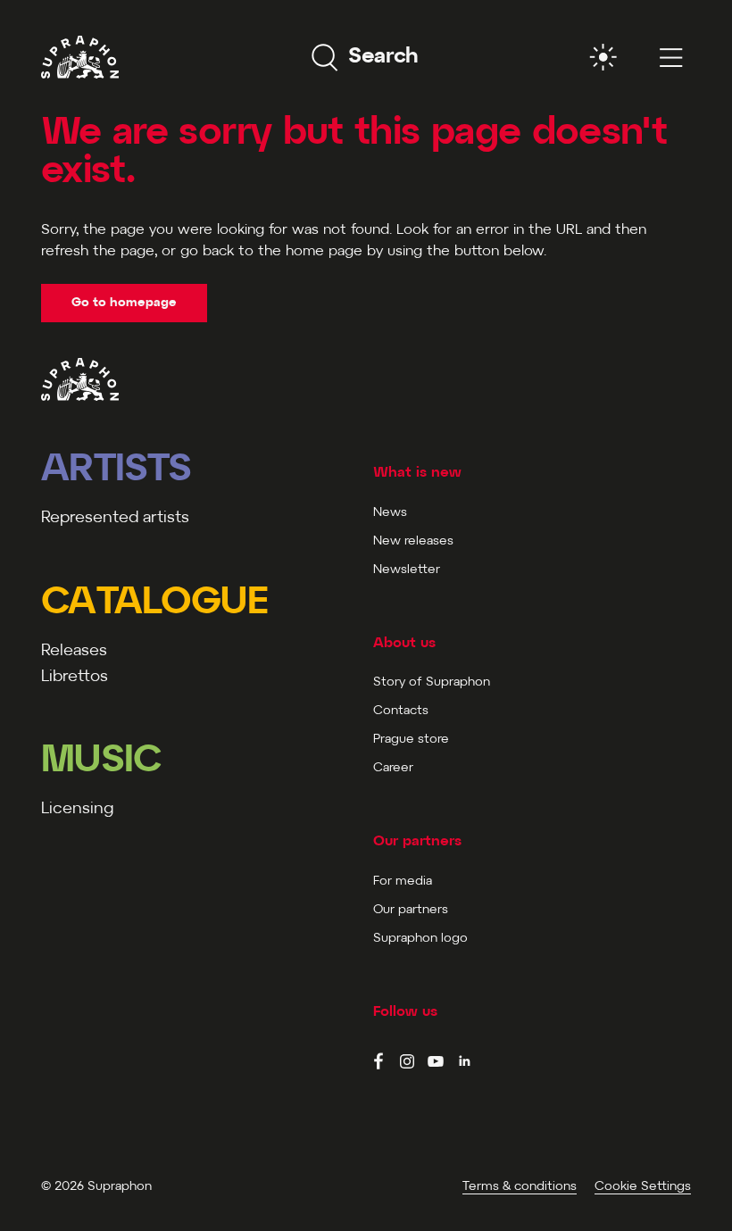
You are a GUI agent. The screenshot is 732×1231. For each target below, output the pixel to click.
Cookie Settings (643, 1187)
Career (393, 768)
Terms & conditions (519, 1187)
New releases (413, 541)
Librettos (74, 677)
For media (402, 881)
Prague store (411, 739)
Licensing (77, 809)
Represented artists (115, 518)
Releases (74, 651)
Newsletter (406, 570)
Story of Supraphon (431, 682)
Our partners (410, 910)
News (390, 513)
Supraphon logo (420, 938)
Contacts (400, 711)
